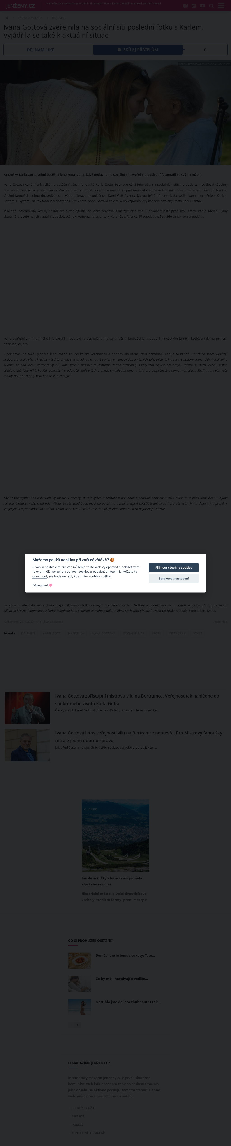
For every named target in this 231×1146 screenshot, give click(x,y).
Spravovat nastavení (174, 578)
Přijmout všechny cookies (173, 568)
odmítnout (39, 576)
